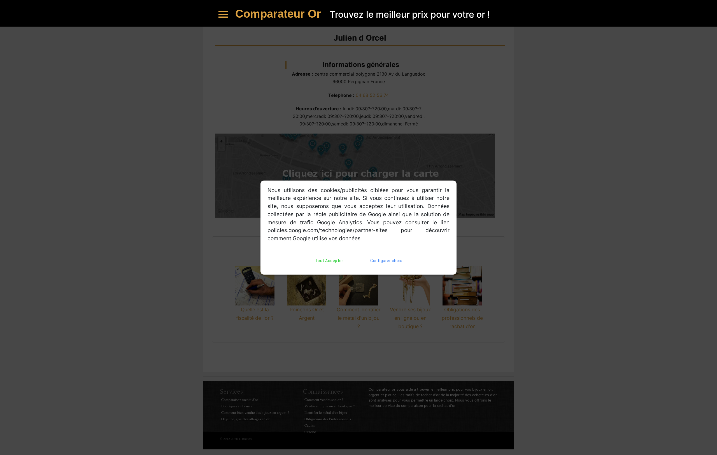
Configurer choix (386, 260)
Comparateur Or (279, 14)
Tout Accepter (329, 260)
